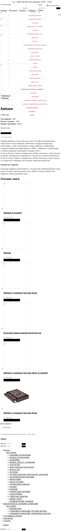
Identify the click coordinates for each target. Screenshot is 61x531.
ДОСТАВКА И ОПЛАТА (13, 516)
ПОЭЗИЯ (35, 63)
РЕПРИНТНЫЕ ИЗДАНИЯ (35, 71)
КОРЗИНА (41, 10)
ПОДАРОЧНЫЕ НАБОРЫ (35, 60)
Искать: (40, 8)
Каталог (22, 10)
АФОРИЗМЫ (35, 23)
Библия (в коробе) (13, 213)
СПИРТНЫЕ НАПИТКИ (35, 78)
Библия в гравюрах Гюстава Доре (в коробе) (26, 373)
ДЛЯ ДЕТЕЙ (35, 30)
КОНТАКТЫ (8, 518)
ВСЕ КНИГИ (33, 12)
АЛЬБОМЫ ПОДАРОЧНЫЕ (34, 15)
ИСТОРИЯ (34, 41)
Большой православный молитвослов (22, 333)
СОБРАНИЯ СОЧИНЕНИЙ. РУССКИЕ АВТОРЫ (35, 100)
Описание (8, 137)
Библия (7, 253)
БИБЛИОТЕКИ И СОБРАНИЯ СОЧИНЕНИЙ (21, 504)
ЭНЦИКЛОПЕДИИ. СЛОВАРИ (35, 85)
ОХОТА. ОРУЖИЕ (35, 56)
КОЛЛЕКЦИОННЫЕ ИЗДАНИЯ (35, 48)
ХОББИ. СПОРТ (35, 82)
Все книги (13, 10)
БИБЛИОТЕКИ (35, 96)
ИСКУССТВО (35, 37)
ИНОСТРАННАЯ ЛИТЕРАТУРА (35, 34)
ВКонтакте (7, 427)
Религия (31, 10)
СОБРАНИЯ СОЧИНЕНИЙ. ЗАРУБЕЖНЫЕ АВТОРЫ (35, 104)
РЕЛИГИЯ (35, 67)
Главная (4, 10)
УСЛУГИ (7, 521)
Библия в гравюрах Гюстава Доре (20, 293)
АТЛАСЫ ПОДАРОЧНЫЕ (35, 19)
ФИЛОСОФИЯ (35, 52)
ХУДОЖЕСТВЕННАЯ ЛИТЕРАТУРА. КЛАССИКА (34, 45)
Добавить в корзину (6, 133)
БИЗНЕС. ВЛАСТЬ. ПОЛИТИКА (35, 26)
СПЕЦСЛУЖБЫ (35, 74)
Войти (6, 525)
